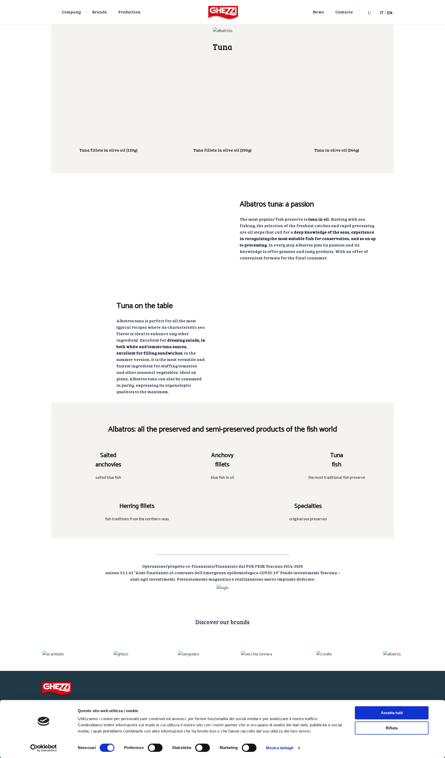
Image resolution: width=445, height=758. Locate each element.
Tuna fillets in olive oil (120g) (108, 149)
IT (381, 13)
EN (389, 13)
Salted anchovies (108, 460)
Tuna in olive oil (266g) (336, 149)
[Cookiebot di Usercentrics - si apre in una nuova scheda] (43, 748)
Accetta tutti (392, 713)
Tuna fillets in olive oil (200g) (222, 149)
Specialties (308, 506)
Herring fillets (137, 506)
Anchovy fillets (222, 460)
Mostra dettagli (280, 748)
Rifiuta (392, 728)
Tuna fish (336, 460)
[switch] (155, 748)
